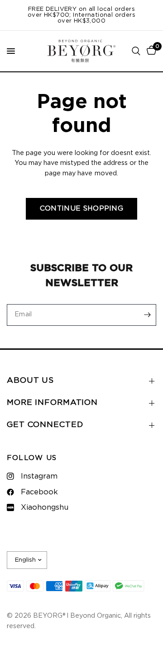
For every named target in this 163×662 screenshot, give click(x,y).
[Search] (136, 51)
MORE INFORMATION (52, 403)
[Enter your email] (147, 315)
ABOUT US (30, 380)
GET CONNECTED (45, 425)
